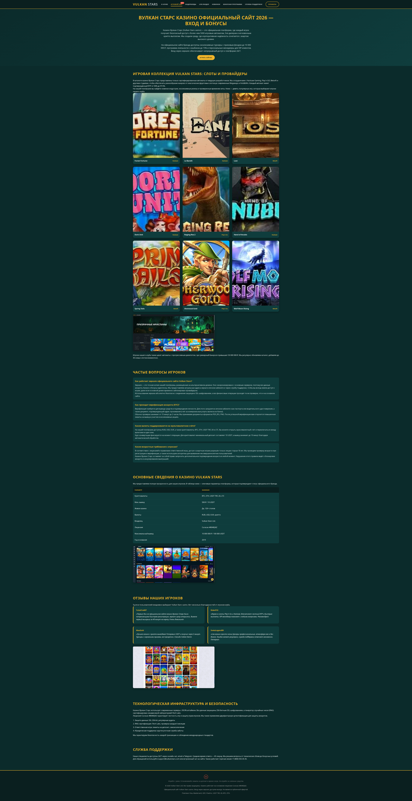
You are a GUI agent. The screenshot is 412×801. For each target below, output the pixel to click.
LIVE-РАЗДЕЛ (204, 4)
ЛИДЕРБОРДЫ (190, 4)
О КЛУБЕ (164, 4)
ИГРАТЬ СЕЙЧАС (206, 58)
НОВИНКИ (216, 4)
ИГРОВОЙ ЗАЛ (176, 4)
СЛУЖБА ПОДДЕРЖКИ (253, 4)
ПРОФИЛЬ (272, 4)
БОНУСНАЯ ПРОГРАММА (232, 4)
